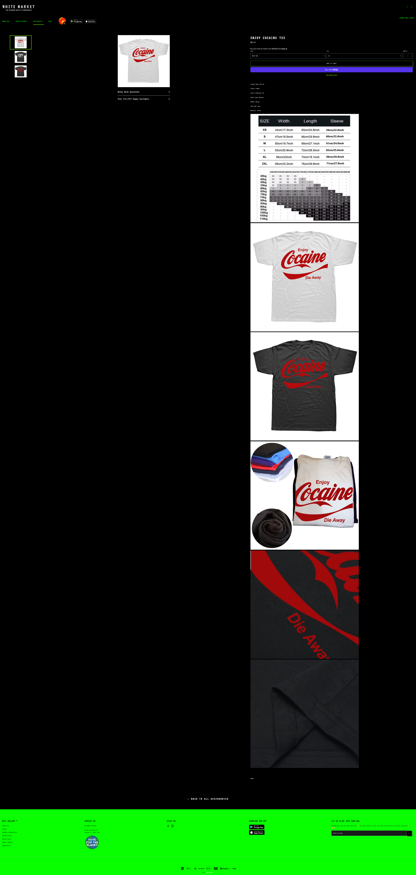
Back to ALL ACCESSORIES (209, 798)
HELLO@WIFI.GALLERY (90, 826)
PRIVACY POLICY (6, 839)
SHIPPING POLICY (7, 836)
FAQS (50, 21)
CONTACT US (5, 826)
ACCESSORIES (38, 21)
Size (328, 51)
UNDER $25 (6, 21)
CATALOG (4, 829)
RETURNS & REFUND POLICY (9, 832)
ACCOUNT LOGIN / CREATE (407, 18)
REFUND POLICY (6, 845)
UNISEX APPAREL (22, 21)
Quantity (405, 51)
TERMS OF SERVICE (7, 842)
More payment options (331, 75)
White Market (209, 872)
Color (251, 51)
